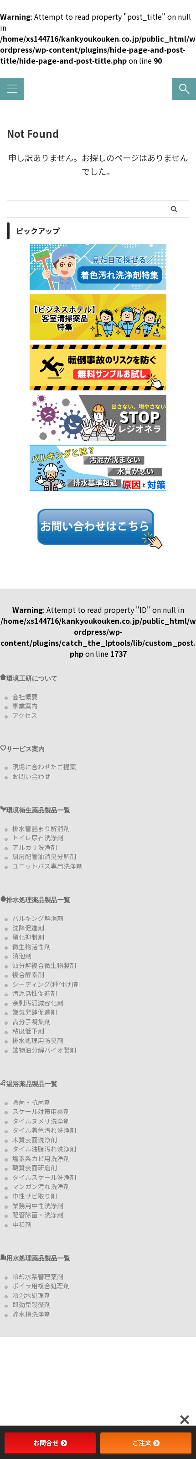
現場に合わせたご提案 (44, 766)
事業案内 (25, 705)
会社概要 (25, 696)
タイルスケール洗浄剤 (44, 1177)
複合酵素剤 (28, 974)
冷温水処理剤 (31, 1295)
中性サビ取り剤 (34, 1195)
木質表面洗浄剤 (34, 1139)
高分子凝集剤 (31, 1021)
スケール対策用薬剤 (41, 1111)
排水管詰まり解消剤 (41, 828)
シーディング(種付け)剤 (46, 984)
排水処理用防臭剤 (37, 1040)
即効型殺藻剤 (31, 1304)
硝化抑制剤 (28, 936)
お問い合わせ (31, 776)
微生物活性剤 (31, 946)
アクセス (24, 715)
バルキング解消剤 (37, 918)
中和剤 (21, 1224)
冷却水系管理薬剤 (37, 1276)
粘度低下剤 (28, 1030)
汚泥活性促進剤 (34, 993)
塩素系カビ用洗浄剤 (41, 1158)
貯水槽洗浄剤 (31, 1314)
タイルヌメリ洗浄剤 (41, 1120)
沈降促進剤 (28, 927)
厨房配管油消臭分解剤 (44, 856)
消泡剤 (21, 955)
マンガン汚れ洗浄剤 (41, 1186)
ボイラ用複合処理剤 (41, 1285)
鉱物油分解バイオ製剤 (44, 1049)
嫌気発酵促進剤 (34, 1011)
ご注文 (141, 1442)
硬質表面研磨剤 (34, 1167)
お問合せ (46, 1442)
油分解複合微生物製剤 (44, 965)
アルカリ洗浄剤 (34, 847)
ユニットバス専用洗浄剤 (47, 865)
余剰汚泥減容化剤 (37, 1002)
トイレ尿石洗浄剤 (37, 837)
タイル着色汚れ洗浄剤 (44, 1130)
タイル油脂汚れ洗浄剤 (44, 1148)
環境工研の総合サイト (98, 92)
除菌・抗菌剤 (31, 1102)
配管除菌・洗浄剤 (37, 1214)
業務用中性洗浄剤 (37, 1205)
